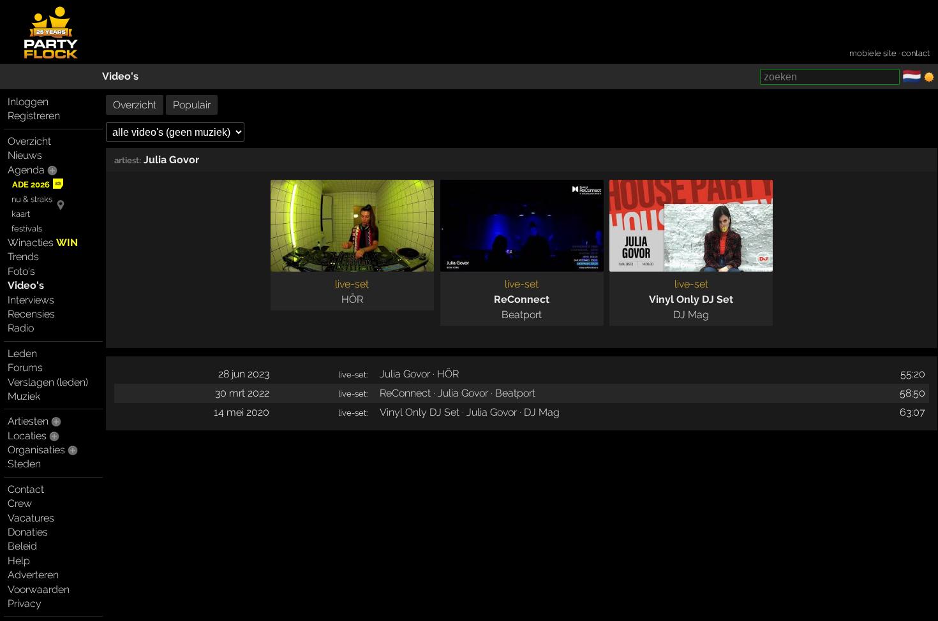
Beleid (22, 546)
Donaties (28, 532)
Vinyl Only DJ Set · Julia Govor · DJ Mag (470, 412)
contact (916, 53)
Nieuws (25, 155)
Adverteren (33, 575)
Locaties (27, 436)
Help (19, 561)
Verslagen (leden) (48, 382)
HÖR (352, 299)
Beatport (522, 315)
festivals (26, 228)
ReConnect (521, 299)
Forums (25, 368)
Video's (120, 76)
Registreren (34, 116)
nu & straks (31, 199)
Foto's (21, 271)
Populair (192, 105)
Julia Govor (171, 160)
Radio (21, 328)
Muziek (24, 396)
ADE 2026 (31, 184)
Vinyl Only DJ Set (691, 299)
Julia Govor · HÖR (419, 374)
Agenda (26, 170)
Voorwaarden (39, 589)
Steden (24, 464)
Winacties (43, 243)
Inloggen (28, 102)
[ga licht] (929, 77)
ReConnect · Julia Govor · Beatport (457, 393)
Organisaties (36, 450)
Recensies (31, 314)
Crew (20, 503)
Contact (26, 489)
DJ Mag (691, 315)
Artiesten (28, 421)
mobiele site (873, 53)
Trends (23, 257)
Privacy (24, 603)
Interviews (31, 300)
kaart (20, 214)
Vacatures (31, 518)
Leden (22, 353)
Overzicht (29, 141)
